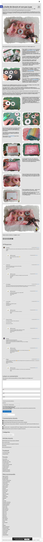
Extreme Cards (5, 489)
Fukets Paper (5, 491)
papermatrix (5, 517)
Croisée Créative (6, 463)
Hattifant (4, 492)
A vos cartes (5, 458)
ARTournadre (6, 8)
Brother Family (5, 478)
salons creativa (5, 485)
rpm (3, 523)
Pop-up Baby (5, 519)
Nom (3, 389)
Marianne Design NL (6, 503)
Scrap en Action (5, 453)
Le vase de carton (6, 442)
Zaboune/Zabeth (6, 422)
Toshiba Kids (5, 532)
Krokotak (4, 500)
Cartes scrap (19, 8)
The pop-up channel (6, 529)
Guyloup (7, 247)
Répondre (38, 247)
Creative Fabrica (6, 484)
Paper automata (5, 508)
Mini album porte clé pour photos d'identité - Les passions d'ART (15, 423)
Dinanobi (4, 488)
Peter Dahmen (5, 518)
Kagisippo (4, 498)
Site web (4, 396)
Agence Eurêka (5, 476)
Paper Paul (5, 511)
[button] (1, 6)
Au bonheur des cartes (7, 461)
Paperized (4, 515)
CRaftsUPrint (5, 483)
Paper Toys (5, 513)
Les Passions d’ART (6, 452)
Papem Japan (5, 507)
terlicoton (8, 264)
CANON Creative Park (7, 480)
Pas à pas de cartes (24, 8)
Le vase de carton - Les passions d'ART (10, 427)
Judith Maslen (5, 496)
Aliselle (7, 338)
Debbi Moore (5, 487)
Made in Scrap (5, 468)
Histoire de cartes (6, 465)
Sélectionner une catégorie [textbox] (8, 434)
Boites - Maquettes (15, 8)
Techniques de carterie (30, 8)
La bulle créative (5, 467)
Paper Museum (5, 510)
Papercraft (5, 514)
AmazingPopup (5, 477)
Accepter (26, 539)
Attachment (4, 402)
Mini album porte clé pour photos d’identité (15, 420)
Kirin (3, 499)
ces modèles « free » (31, 50)
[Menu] (39, 1)
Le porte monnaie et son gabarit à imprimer (18, 428)
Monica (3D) (5, 506)
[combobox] (8, 435)
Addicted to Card (6, 460)
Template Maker (6, 527)
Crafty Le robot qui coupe (7, 464)
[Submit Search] (3, 415)
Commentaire (5, 379)
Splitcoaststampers (6, 526)
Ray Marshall (5, 522)
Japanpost (4, 495)
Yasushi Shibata (5, 534)
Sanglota (4, 525)
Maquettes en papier (6, 469)
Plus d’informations (20, 539)
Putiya (4, 521)
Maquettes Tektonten (6, 502)
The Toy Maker (5, 530)
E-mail (4, 393)
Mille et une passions (6, 471)
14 (35, 8)
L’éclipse (4, 445)
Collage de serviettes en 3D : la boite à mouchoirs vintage (29, 427)
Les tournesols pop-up (7, 447)
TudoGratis (5, 533)
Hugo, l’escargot (5, 493)
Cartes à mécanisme (6, 481)
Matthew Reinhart (6, 504)
